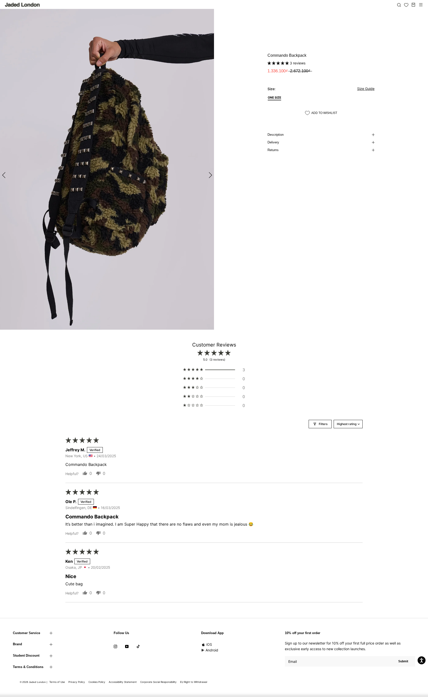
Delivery (273, 142)
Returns (273, 150)
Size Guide (365, 88)
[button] (279, 63)
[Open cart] (413, 4)
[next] (209, 175)
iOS (209, 644)
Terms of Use (57, 681)
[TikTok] (138, 646)
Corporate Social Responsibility (158, 681)
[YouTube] (127, 646)
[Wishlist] (406, 5)
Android (212, 650)
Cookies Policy (96, 681)
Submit (403, 661)
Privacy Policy (76, 681)
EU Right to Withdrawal (193, 681)
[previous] (4, 175)
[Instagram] (115, 646)
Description (276, 134)
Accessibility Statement (123, 681)
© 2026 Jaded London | (34, 682)
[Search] (399, 4)
